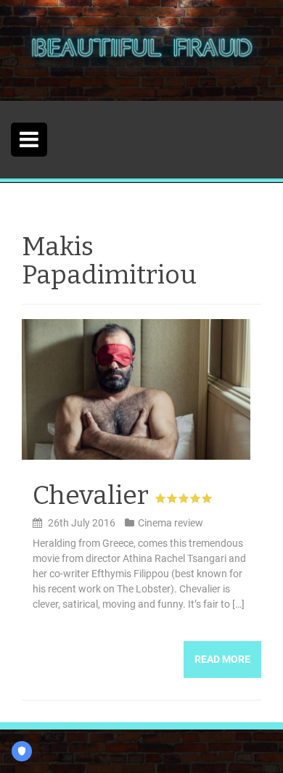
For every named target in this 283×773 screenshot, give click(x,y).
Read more (222, 659)
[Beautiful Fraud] (141, 49)
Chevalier (91, 495)
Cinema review (170, 523)
